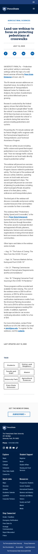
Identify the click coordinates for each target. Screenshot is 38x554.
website (21, 331)
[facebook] (5, 54)
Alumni (27, 372)
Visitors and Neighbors (27, 365)
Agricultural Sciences (19, 21)
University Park (11, 379)
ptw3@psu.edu (12, 328)
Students (11, 365)
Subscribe (18, 414)
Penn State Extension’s (18, 217)
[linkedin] (23, 54)
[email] (32, 54)
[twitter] (14, 54)
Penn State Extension (11, 386)
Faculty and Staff (11, 372)
